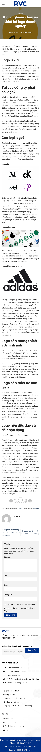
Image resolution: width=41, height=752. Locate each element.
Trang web (8, 595)
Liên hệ (6, 730)
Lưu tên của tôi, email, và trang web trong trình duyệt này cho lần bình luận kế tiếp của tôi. (19, 608)
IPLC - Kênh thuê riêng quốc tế (15, 683)
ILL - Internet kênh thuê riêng (14, 671)
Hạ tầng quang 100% (11, 691)
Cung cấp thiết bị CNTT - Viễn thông (17, 706)
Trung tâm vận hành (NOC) (14, 698)
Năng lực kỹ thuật (9, 722)
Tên (6, 575)
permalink (35, 508)
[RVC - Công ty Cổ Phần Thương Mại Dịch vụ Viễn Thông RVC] (20, 3)
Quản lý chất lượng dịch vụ (13, 726)
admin (29, 32)
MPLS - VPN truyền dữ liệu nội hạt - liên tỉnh (21, 679)
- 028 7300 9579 (28, 746)
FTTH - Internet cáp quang (13, 668)
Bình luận (8, 557)
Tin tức (20, 14)
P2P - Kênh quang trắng (12, 675)
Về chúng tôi (8, 719)
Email (7, 585)
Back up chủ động (10, 694)
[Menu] (3, 4)
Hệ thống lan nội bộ (11, 702)
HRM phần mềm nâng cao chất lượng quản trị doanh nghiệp (11, 532)
